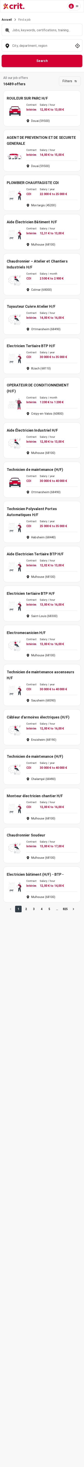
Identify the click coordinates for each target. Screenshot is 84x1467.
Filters (67, 81)
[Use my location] (77, 46)
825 (65, 909)
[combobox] (41, 48)
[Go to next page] (73, 909)
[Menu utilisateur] (74, 6)
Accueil (7, 19)
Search (42, 61)
